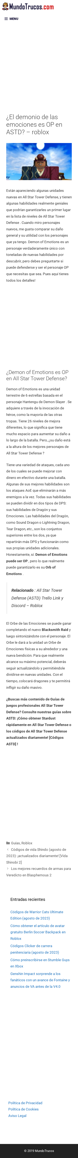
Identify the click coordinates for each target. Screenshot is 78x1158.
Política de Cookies (23, 1109)
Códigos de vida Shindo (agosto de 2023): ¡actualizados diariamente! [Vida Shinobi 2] (37, 855)
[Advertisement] (39, 72)
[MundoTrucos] (29, 6)
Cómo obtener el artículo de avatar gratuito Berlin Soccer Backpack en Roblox (38, 932)
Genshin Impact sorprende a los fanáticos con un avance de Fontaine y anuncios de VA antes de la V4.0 (40, 980)
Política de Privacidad (25, 1103)
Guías (15, 843)
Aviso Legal (17, 1116)
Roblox (26, 843)
